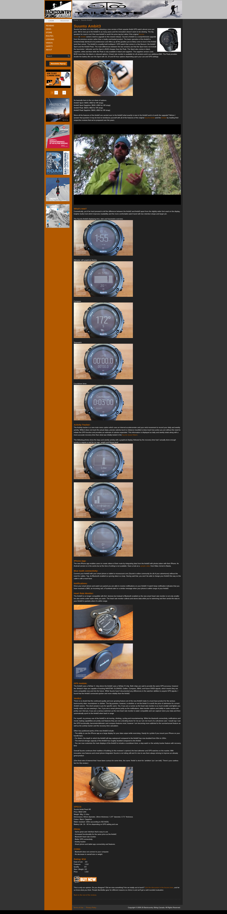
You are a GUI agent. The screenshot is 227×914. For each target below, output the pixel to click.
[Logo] (58, 9)
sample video (145, 566)
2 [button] (56, 93)
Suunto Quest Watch (130, 435)
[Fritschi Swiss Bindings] (58, 136)
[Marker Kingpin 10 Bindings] (58, 189)
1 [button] (52, 93)
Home (76, 20)
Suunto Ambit (150, 118)
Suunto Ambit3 (86, 20)
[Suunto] (85, 882)
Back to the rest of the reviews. (85, 895)
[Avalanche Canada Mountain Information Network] (58, 216)
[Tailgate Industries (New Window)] (127, 9)
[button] (51, 21)
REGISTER (64, 21)
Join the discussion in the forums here (159, 887)
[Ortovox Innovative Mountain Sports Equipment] (58, 110)
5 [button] (64, 93)
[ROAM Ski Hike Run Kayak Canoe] (58, 163)
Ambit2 (83, 37)
